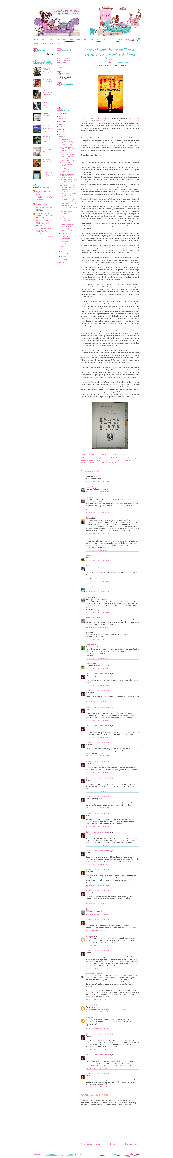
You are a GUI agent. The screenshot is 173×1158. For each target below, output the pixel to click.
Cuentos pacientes (64, 60)
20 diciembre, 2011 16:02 (97, 640)
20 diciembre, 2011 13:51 (97, 592)
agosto (63, 241)
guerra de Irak (100, 460)
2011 (57, 39)
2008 (36, 39)
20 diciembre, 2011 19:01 (97, 845)
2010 (50, 39)
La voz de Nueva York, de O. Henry (68, 190)
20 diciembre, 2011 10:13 (97, 482)
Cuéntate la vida (66, 1154)
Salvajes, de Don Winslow (47, 80)
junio (62, 246)
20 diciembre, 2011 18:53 (97, 702)
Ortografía (61, 67)
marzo (63, 254)
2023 (36, 43)
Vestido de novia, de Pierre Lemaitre (48, 115)
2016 (91, 39)
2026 (59, 43)
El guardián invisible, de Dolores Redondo (46, 139)
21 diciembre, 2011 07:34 (97, 914)
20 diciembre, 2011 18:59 (97, 808)
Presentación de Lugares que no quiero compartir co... (67, 214)
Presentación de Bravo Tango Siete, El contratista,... (68, 181)
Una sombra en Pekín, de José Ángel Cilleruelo (68, 170)
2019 (112, 39)
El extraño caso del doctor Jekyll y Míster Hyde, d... (67, 175)
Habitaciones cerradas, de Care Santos (47, 92)
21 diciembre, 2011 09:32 (97, 931)
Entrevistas (61, 62)
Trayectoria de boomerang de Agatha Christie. (43, 207)
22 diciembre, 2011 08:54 (97, 968)
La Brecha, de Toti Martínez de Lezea (47, 161)
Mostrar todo (50, 236)
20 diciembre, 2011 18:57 (97, 756)
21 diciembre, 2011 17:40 (97, 945)
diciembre (64, 139)
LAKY (88, 497)
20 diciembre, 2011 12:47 (97, 561)
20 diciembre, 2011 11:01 (97, 550)
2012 (64, 39)
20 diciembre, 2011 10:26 (97, 513)
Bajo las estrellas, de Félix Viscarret (68, 229)
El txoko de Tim (62, 54)
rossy (88, 556)
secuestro (85, 462)
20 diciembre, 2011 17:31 (97, 668)
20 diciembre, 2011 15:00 (98, 627)
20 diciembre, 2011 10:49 (97, 534)
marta (88, 597)
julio (62, 243)
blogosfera (94, 458)
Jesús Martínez (92, 973)
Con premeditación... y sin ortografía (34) (68, 159)
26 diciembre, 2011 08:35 (98, 1087)
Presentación (125, 460)
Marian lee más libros (43, 228)
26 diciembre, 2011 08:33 (98, 1049)
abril (62, 251)
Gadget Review (107, 1154)
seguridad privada (97, 462)
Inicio (112, 1144)
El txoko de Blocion (64, 58)
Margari (89, 645)
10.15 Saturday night (103, 121)
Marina (89, 539)
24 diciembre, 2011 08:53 (97, 1029)
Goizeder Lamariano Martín (97, 674)
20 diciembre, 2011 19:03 (97, 885)
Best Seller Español (118, 214)
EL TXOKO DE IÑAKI (42, 214)
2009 (43, 39)
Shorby (89, 566)
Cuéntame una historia (43, 220)
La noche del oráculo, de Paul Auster (68, 204)
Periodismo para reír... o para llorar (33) (68, 186)
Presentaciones (62, 65)
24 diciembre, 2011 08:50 (98, 1012)
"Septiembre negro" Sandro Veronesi (42, 223)
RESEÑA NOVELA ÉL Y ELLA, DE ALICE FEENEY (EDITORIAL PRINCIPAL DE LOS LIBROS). (44, 197)
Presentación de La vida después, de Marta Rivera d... (67, 154)
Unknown (89, 936)
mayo (63, 249)
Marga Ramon (92, 487)
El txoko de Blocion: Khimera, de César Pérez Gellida (46, 71)
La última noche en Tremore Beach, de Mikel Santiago (48, 129)
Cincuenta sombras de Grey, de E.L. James (46, 105)
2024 (44, 43)
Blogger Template (94, 1154)
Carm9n (89, 664)
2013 (71, 39)
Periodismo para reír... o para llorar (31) (68, 219)
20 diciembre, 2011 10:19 (97, 492)
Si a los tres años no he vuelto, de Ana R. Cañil (47, 150)
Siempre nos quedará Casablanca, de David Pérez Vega (68, 195)
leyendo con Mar (41, 204)
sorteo (108, 462)
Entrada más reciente (90, 1144)
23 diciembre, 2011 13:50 (97, 1000)
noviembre (65, 233)
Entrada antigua (132, 1144)
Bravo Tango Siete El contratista (113, 458)
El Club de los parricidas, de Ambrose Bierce (67, 164)
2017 (98, 39)
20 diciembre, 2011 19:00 (98, 827)
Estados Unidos (87, 460)
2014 (78, 39)
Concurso (131, 458)
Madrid (110, 460)
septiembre (65, 238)
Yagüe (114, 462)
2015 (85, 39)
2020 (120, 39)
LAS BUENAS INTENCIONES (44, 215)
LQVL (88, 587)
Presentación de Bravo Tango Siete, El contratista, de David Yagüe (110, 54)
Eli (87, 909)
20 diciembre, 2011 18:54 (97, 720)
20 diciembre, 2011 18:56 (97, 737)
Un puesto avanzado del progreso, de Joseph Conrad (67, 148)
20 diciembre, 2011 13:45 (97, 581)
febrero (64, 256)
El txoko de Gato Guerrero (66, 56)
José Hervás (91, 618)
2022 (134, 39)
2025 (51, 43)
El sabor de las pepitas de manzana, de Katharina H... (68, 224)
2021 (127, 39)
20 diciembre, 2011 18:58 (97, 791)
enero (63, 259)
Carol (88, 518)
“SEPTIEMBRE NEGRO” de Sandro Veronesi (43, 231)
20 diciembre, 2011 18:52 (97, 685)
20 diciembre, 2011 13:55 (97, 613)
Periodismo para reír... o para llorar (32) (68, 200)
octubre (64, 236)
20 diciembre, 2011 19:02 (97, 864)
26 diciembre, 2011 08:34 (97, 1068)
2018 (105, 39)
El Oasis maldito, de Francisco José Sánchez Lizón (67, 143)
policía (116, 460)
